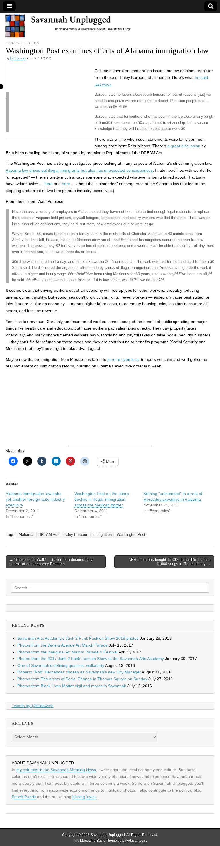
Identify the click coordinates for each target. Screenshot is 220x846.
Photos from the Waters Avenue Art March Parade (62, 645)
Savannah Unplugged (108, 835)
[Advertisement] (49, 102)
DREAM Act (48, 535)
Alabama (26, 535)
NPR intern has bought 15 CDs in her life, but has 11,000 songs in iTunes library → (170, 561)
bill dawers (18, 58)
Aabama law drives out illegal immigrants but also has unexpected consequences (79, 170)
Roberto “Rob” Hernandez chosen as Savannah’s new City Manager (79, 672)
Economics (15, 43)
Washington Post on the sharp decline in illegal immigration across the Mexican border (101, 499)
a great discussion (183, 146)
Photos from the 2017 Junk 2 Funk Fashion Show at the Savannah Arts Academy (90, 658)
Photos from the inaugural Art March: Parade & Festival (67, 652)
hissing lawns (84, 796)
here (48, 183)
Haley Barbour (75, 535)
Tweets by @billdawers (32, 705)
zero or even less (123, 359)
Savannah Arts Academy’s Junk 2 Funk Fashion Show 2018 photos (78, 638)
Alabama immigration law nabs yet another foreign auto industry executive (35, 499)
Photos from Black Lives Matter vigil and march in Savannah (71, 686)
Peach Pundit (24, 796)
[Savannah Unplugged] (110, 26)
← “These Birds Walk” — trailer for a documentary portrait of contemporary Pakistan (51, 561)
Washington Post (131, 535)
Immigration (102, 535)
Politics (32, 43)
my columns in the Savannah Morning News (56, 769)
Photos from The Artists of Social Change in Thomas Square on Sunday (82, 679)
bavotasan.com (134, 841)
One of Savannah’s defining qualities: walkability (60, 665)
